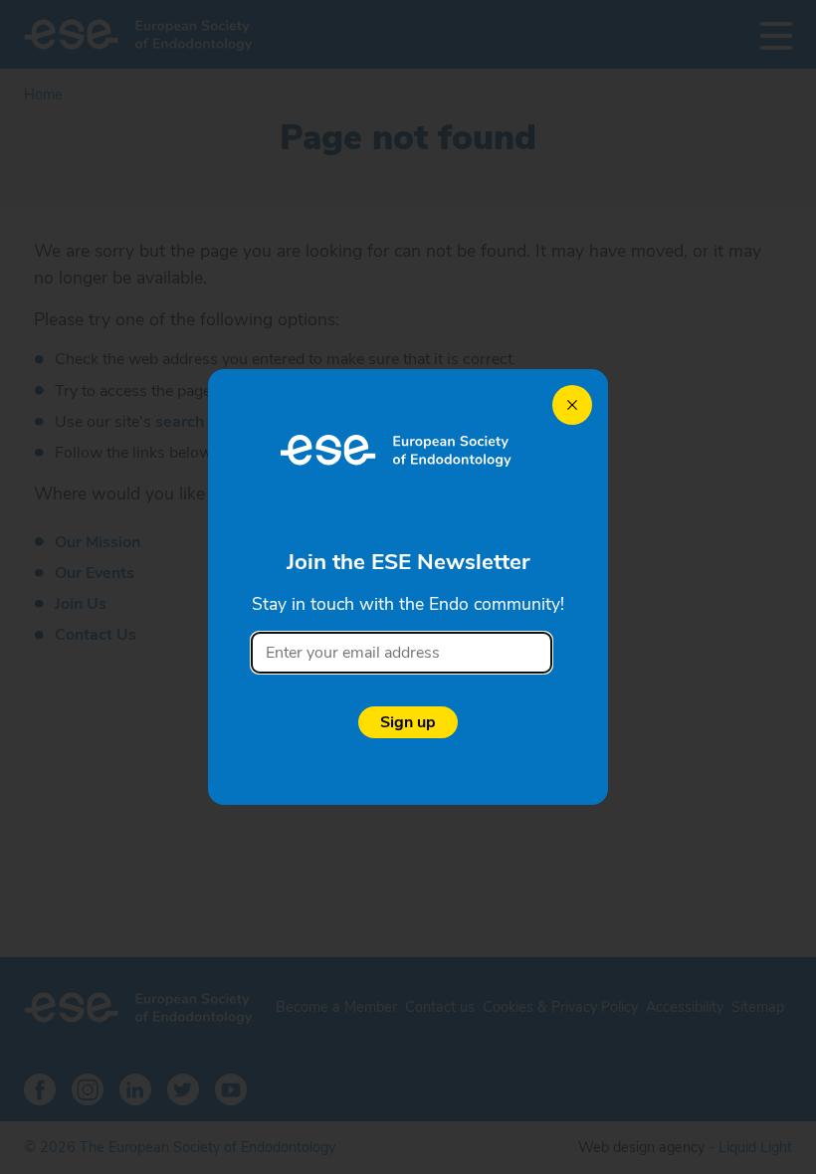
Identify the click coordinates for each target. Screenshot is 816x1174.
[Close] (572, 405)
